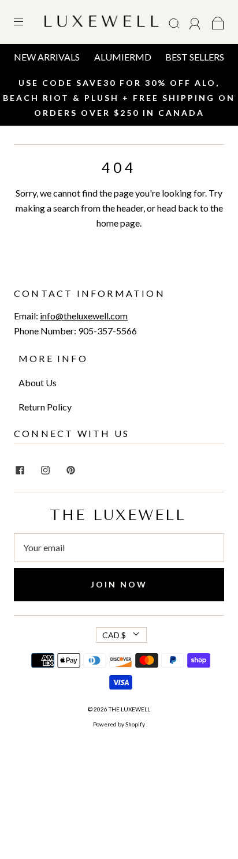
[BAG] (218, 21)
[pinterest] (70, 470)
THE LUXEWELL (129, 709)
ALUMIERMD (122, 56)
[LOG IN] (194, 21)
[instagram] (45, 470)
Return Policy (45, 406)
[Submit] (176, 23)
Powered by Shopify (119, 724)
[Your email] (119, 547)
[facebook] (19, 470)
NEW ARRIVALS (47, 56)
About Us (37, 382)
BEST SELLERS (194, 56)
